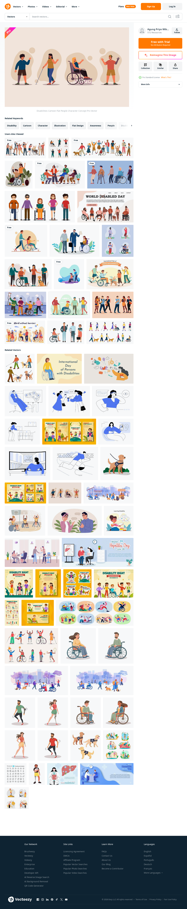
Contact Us (107, 855)
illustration (60, 125)
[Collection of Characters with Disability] (58, 148)
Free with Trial (160, 43)
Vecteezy (28, 855)
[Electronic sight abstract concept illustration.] (112, 401)
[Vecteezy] (8, 6)
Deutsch (148, 864)
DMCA (66, 855)
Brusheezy (29, 851)
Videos (45, 6)
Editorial (60, 6)
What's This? (166, 77)
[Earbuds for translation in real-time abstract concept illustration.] (69, 401)
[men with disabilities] (110, 174)
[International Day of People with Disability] (109, 274)
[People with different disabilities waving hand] (102, 148)
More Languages (152, 873)
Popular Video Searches (75, 872)
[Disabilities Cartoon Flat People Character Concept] (64, 493)
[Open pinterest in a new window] (52, 899)
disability (12, 125)
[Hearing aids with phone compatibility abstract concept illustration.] (115, 432)
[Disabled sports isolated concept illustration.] (25, 521)
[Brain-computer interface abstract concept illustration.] (25, 401)
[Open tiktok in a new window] (57, 899)
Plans (121, 6)
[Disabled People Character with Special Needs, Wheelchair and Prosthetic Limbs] (28, 274)
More (74, 6)
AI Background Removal (36, 881)
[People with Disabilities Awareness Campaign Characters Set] (117, 241)
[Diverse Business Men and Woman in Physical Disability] (65, 332)
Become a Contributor (112, 868)
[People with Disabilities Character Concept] (40, 206)
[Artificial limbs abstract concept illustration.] (75, 463)
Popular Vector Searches (75, 864)
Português (149, 860)
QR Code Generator (34, 885)
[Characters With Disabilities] (25, 305)
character (43, 125)
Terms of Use (141, 899)
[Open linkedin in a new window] (47, 899)
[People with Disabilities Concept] (19, 174)
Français (148, 868)
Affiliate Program (71, 860)
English (147, 851)
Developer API (31, 872)
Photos (31, 6)
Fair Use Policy (170, 899)
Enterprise (29, 864)
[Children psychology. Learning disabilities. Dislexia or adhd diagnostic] (118, 521)
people (111, 125)
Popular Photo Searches (75, 868)
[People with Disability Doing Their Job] (74, 241)
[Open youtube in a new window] (66, 899)
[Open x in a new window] (61, 899)
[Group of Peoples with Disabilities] (69, 305)
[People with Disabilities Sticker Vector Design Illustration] (118, 745)
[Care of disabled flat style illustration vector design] (69, 274)
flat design (78, 125)
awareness (95, 125)
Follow (177, 32)
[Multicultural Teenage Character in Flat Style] (112, 305)
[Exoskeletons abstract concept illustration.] (22, 432)
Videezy (28, 860)
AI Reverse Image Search (36, 877)
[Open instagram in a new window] (42, 899)
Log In (172, 6)
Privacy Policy (155, 899)
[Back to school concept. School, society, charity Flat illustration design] (108, 369)
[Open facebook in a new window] (38, 899)
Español (148, 855)
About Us (106, 860)
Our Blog (106, 864)
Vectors (17, 6)
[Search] (169, 16)
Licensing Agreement (74, 851)
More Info (145, 84)
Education (29, 868)
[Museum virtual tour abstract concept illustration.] (27, 463)
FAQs (104, 851)
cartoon (27, 125)
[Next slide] (129, 125)
